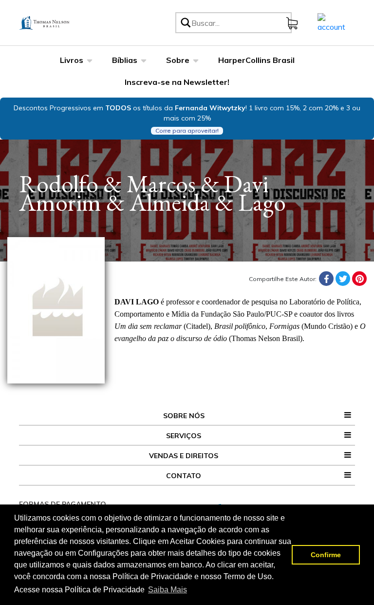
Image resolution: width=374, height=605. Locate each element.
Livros (71, 60)
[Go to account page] (331, 22)
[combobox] (239, 23)
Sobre (177, 60)
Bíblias (124, 60)
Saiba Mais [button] (167, 589)
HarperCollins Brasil (256, 60)
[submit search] (185, 23)
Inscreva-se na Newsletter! (177, 82)
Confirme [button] (326, 555)
